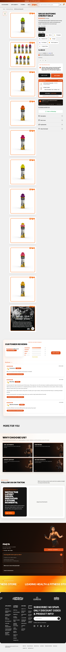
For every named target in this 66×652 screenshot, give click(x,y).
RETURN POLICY (30, 615)
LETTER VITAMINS (15, 617)
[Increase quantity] (46, 60)
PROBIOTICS (15, 640)
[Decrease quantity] (40, 60)
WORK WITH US (23, 615)
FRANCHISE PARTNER (23, 621)
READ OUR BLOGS (23, 612)
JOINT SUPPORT (15, 628)
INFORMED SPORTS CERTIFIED (7, 633)
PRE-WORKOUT (8, 621)
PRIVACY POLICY (30, 612)
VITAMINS (23, 4)
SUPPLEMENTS (14, 4)
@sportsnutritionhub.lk (42, 501)
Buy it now (57, 75)
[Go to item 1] (5, 14)
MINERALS (15, 614)
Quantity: (40, 57)
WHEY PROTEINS (7, 618)
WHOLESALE (23, 623)
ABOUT (29, 4)
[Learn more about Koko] (49, 53)
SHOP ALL (7, 608)
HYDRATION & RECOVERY (8, 615)
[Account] (60, 4)
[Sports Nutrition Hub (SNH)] (34, 4)
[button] (41, 18)
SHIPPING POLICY (23, 629)
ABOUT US (23, 608)
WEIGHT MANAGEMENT (8, 626)
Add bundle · (50, 93)
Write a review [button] (56, 352)
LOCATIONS (23, 617)
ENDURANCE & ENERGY (8, 612)
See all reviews (35, 356)
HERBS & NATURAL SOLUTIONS (15, 624)
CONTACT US (23, 626)
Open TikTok (9, 513)
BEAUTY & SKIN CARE (16, 621)
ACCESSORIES (5, 4)
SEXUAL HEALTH (15, 632)
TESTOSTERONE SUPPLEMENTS (8, 629)
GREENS (15, 638)
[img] (10, 366)
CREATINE (7, 623)
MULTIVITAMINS (16, 612)
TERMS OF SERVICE (30, 622)
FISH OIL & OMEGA (15, 635)
